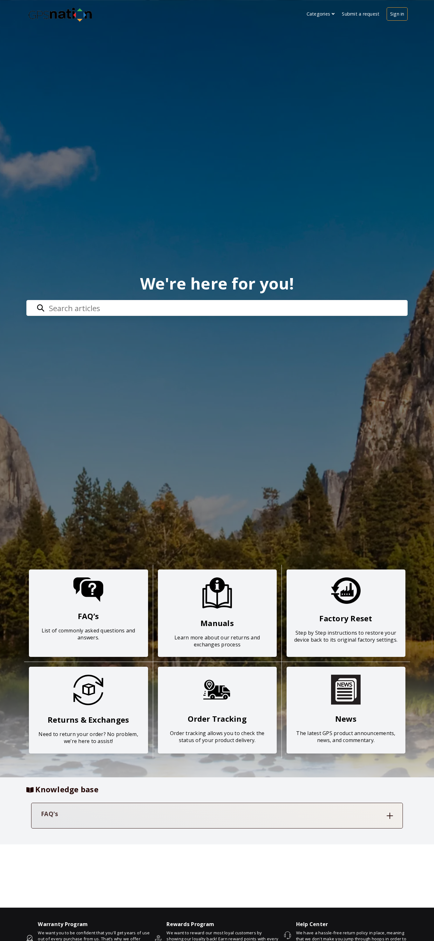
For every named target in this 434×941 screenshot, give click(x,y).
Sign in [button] (397, 14)
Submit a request (360, 14)
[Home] (60, 13)
